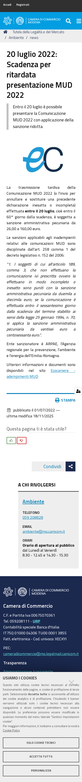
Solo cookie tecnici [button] (41, 742)
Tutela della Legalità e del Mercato (38, 32)
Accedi (7, 4)
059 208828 (33, 517)
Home (6, 32)
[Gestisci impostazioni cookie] (78, 391)
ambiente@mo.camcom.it (44, 531)
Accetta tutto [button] (41, 756)
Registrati (22, 4)
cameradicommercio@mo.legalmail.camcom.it (41, 654)
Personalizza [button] (41, 770)
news (34, 37)
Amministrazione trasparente (28, 671)
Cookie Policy (11, 730)
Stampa (68, 400)
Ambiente (16, 37)
